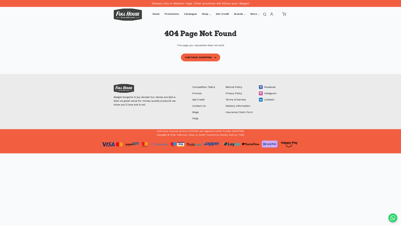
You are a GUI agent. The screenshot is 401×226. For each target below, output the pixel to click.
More (253, 13)
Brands (238, 13)
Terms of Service (236, 99)
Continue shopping (199, 57)
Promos (197, 93)
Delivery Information (238, 105)
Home (156, 13)
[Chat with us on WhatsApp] (392, 217)
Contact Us (199, 105)
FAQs (195, 118)
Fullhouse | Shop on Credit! (191, 135)
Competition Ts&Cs (203, 87)
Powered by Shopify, (217, 135)
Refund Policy (234, 87)
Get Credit (222, 13)
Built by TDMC (236, 135)
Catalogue (190, 13)
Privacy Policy (234, 93)
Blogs (195, 112)
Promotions (172, 13)
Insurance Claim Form (239, 112)
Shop (205, 13)
